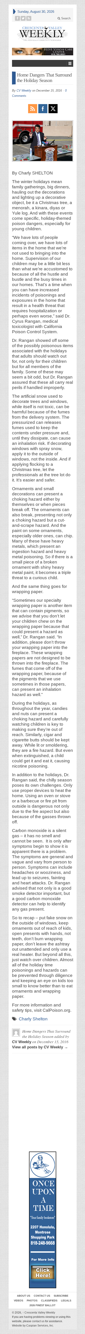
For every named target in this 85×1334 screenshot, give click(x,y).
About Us (23, 1295)
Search (65, 18)
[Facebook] (17, 18)
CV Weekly (24, 90)
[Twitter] (23, 18)
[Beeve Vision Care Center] (42, 51)
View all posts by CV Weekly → (40, 1047)
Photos (32, 1300)
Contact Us (42, 1295)
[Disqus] (42, 1077)
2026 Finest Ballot (42, 1305)
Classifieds (49, 1300)
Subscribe (61, 1295)
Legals (66, 1300)
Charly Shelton (33, 1019)
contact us (38, 1321)
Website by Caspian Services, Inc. (33, 1325)
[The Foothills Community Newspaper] (42, 33)
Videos (18, 1300)
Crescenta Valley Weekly (38, 1312)
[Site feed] (29, 18)
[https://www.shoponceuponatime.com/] (42, 1220)
